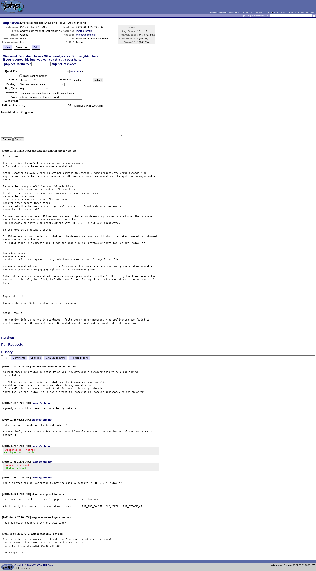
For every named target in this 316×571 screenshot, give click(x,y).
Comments (19, 357)
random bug (303, 12)
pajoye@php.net (42, 402)
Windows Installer (86, 34)
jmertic (80, 30)
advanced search (264, 12)
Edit (35, 47)
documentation (234, 12)
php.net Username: (17, 64)
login (313, 12)
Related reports (80, 357)
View (8, 47)
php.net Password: (64, 64)
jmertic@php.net (42, 446)
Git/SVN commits (55, 357)
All (6, 357)
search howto (280, 12)
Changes (35, 357)
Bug (6, 23)
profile (89, 30)
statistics (292, 12)
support (222, 12)
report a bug (248, 12)
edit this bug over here (64, 59)
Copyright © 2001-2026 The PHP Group (34, 565)
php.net (213, 12)
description (76, 71)
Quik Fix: (11, 71)
